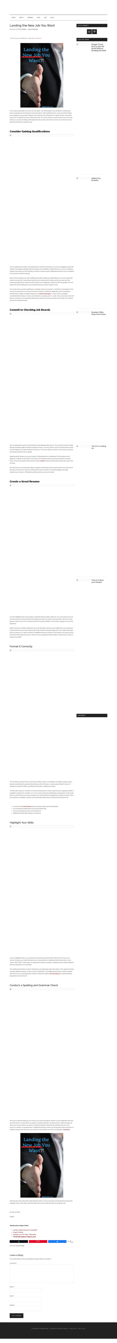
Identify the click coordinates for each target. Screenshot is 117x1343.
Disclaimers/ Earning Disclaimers (59, 1328)
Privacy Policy (73, 1328)
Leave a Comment (33, 29)
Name (12, 1287)
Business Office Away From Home (98, 313)
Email (12, 1296)
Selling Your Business (96, 179)
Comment (13, 1263)
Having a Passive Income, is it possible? (25, 1230)
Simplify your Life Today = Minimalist (24, 1234)
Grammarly (66, 1129)
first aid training (54, 973)
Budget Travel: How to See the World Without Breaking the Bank (98, 47)
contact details (26, 806)
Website (12, 1305)
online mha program (45, 294)
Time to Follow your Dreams (97, 581)
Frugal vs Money (18, 1232)
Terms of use (81, 1328)
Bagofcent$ (58, 7)
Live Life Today (20, 1245)
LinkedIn (42, 461)
